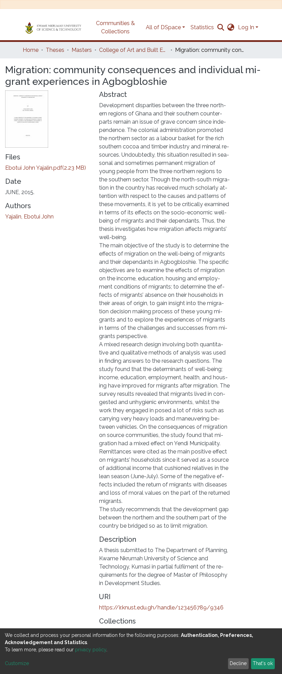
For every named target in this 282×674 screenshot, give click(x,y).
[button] (231, 27)
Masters (82, 50)
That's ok (263, 663)
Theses (55, 50)
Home (31, 50)
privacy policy (90, 649)
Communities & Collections (115, 27)
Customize (17, 663)
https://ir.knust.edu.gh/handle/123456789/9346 (161, 607)
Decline (238, 663)
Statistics (202, 27)
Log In (246, 27)
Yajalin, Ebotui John (29, 216)
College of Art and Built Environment (133, 50)
